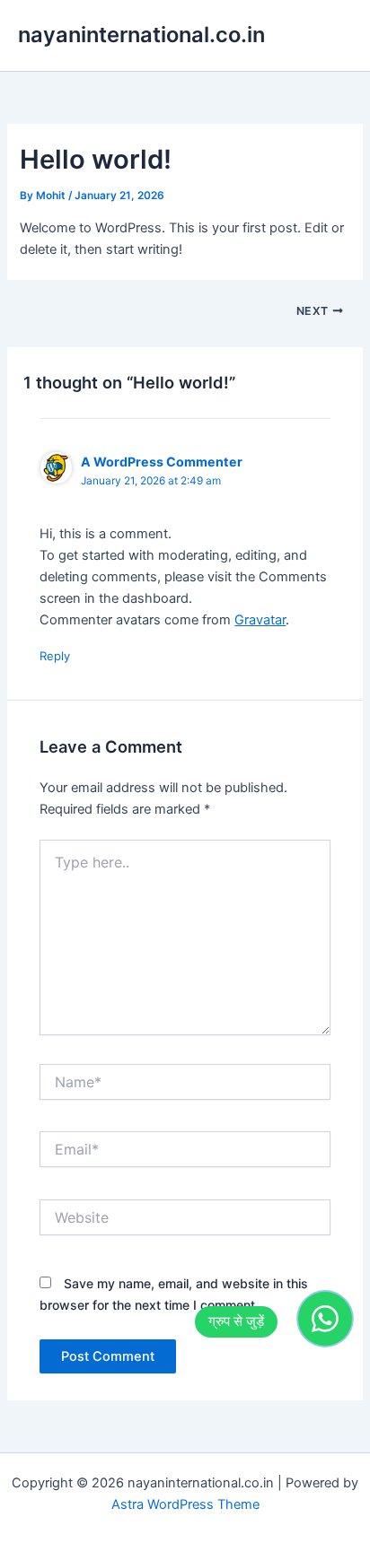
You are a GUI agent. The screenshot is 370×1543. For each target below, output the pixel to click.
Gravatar (260, 620)
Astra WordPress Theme (185, 1504)
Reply (55, 656)
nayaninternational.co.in (141, 35)
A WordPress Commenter (161, 461)
